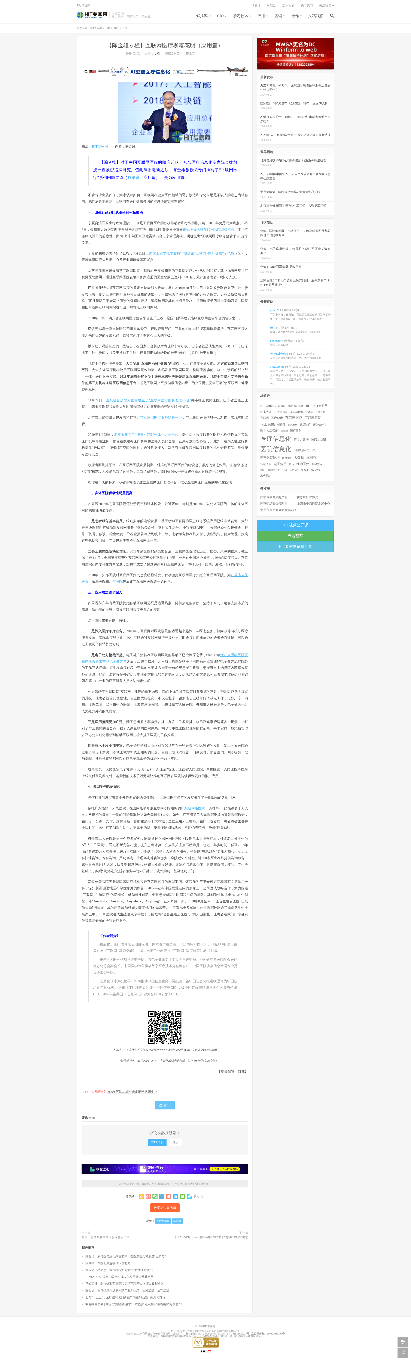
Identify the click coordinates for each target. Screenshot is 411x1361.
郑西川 (305, 470)
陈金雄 (177, 1221)
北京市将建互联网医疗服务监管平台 (106, 1237)
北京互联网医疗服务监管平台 (159, 417)
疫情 (291, 464)
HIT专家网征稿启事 (295, 546)
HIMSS (292, 405)
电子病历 (280, 464)
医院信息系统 (301, 450)
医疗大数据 (301, 439)
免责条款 (211, 1331)
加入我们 (288, 5)
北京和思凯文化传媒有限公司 (154, 1333)
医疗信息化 (275, 438)
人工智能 (267, 424)
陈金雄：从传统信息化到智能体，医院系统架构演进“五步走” (125, 1256)
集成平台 (265, 475)
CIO (220, 16)
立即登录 (157, 1142)
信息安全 (292, 424)
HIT (308, 405)
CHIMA (271, 405)
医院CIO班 (318, 439)
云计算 (309, 411)
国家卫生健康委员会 (273, 497)
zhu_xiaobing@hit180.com (211, 1333)
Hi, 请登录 (84, 5)
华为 (313, 450)
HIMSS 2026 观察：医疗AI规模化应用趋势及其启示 (119, 1277)
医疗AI (284, 430)
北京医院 (116, 581)
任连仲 (281, 424)
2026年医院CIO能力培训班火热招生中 (132, 1091)
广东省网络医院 (193, 808)
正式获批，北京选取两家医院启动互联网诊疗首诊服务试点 (124, 1283)
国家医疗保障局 (307, 497)
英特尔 (271, 470)
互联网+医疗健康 (271, 418)
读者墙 (256, 5)
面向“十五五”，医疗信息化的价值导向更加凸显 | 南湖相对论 (125, 1297)
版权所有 (178, 1333)
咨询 (278, 16)
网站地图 (223, 1331)
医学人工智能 (269, 430)
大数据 (299, 458)
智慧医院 (265, 464)
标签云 (271, 5)
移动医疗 (302, 464)
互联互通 (320, 411)
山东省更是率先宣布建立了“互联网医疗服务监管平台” (148, 400)
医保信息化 (319, 424)
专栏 (116, 28)
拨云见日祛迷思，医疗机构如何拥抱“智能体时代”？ (119, 1270)
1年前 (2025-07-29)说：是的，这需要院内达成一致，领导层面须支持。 (297, 355)
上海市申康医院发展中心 (313, 503)
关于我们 (307, 5)
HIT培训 (265, 411)
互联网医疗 (163, 1221)
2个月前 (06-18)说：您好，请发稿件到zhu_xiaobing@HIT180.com (295, 329)
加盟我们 (235, 1331)
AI (262, 405)
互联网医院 (313, 418)
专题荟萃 (295, 536)
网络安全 (317, 464)
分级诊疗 (305, 424)
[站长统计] (205, 1350)
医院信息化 (275, 449)
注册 (176, 1142)
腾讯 (262, 470)
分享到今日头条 (165, 1207)
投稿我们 (316, 16)
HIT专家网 (92, 15)
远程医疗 (294, 470)
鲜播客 (202, 16)
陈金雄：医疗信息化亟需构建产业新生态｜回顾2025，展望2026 (127, 1290)
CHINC (281, 406)
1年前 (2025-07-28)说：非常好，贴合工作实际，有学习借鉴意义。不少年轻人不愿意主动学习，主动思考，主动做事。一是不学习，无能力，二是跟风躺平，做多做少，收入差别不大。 (300, 375)
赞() (167, 1105)
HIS (301, 405)
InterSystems (296, 411)
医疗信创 (295, 430)
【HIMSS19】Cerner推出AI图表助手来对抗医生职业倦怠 (211, 1237)
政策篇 (133, 177)
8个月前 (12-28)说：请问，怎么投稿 (288, 342)
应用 (261, 16)
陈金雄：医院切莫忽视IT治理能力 (107, 1263)
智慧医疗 (312, 457)
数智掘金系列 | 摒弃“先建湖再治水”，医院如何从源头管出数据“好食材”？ (134, 1304)
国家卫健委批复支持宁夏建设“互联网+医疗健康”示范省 (191, 253)
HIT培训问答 (280, 412)
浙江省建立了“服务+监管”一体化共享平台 (146, 434)
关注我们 (325, 5)
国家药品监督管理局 (273, 503)
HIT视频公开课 (295, 525)
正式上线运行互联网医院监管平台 (208, 229)
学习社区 (240, 16)
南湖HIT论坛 (270, 457)
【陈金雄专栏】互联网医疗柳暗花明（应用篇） (164, 45)
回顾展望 (287, 458)
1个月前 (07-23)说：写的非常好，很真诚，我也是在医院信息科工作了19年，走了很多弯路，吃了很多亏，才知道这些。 (300, 314)
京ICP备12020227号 (238, 1333)
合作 (295, 16)
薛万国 (282, 470)
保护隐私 (199, 1331)
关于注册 (187, 1331)
